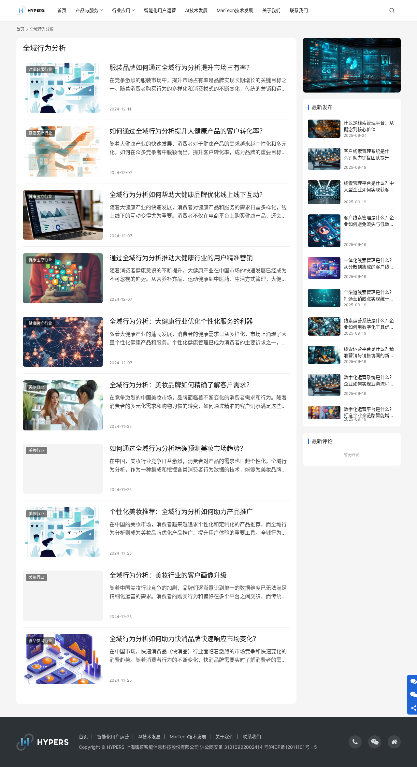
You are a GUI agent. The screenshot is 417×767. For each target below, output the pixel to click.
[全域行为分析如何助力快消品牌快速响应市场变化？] (63, 659)
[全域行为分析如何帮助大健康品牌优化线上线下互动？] (63, 215)
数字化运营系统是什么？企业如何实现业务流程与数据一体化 (369, 383)
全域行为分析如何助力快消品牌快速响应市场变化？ (184, 639)
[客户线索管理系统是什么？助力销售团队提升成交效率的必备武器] (324, 159)
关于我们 (271, 10)
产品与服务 (87, 10)
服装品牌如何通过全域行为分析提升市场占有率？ (181, 68)
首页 (61, 10)
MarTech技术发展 (235, 10)
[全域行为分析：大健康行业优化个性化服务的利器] (63, 342)
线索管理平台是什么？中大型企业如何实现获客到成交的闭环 (369, 189)
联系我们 (299, 10)
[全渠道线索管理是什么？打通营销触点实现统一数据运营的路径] (324, 298)
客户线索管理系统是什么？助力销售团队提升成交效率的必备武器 (369, 157)
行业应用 (121, 10)
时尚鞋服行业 (40, 69)
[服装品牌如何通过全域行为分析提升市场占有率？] (63, 88)
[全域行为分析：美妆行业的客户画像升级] (63, 596)
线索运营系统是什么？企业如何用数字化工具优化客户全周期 (369, 327)
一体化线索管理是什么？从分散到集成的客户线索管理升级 (369, 266)
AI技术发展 (196, 10)
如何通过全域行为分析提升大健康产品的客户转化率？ (187, 131)
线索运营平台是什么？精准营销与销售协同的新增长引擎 (369, 355)
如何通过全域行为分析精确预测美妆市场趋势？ (177, 449)
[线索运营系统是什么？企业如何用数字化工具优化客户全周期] (324, 326)
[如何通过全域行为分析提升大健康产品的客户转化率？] (63, 151)
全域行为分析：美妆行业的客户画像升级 (168, 575)
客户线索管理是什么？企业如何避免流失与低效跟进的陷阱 (369, 224)
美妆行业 (36, 386)
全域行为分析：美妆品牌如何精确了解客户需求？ (181, 385)
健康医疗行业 (40, 133)
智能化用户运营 (160, 10)
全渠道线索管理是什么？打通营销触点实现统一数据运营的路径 (369, 298)
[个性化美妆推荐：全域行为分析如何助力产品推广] (63, 532)
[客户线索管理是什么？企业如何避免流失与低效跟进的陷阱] (324, 230)
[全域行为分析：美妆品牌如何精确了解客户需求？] (63, 405)
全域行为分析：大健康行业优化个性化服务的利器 (181, 322)
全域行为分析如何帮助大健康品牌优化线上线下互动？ (187, 195)
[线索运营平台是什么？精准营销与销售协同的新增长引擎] (324, 355)
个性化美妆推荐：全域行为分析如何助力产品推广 (181, 512)
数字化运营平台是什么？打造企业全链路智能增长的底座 (369, 415)
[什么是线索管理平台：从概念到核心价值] (324, 129)
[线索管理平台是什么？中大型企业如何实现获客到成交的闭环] (324, 192)
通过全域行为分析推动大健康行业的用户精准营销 (181, 258)
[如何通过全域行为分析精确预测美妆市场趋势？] (63, 469)
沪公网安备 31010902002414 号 (234, 747)
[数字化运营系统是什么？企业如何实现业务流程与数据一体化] (324, 385)
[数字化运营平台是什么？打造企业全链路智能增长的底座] (324, 412)
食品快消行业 (40, 640)
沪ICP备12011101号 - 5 (292, 747)
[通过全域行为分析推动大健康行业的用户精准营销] (63, 278)
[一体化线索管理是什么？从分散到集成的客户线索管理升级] (324, 268)
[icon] (355, 741)
